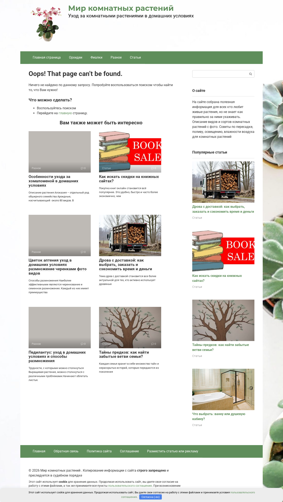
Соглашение (129, 451)
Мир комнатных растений (121, 8)
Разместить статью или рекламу (172, 451)
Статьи (135, 57)
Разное (116, 57)
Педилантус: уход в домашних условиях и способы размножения (57, 356)
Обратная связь (66, 451)
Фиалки (96, 57)
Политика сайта (99, 451)
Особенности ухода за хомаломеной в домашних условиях (53, 181)
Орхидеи (75, 57)
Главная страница (47, 57)
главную (65, 113)
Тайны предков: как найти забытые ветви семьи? (124, 354)
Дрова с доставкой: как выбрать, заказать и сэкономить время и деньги (125, 264)
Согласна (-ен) (151, 496)
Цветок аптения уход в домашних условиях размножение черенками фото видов (58, 267)
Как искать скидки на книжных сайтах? (129, 178)
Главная (39, 451)
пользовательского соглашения (130, 486)
